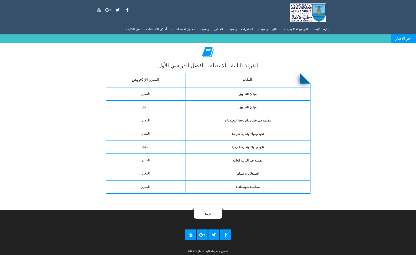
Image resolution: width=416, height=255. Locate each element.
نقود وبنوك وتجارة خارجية (248, 134)
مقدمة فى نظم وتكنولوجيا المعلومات (247, 120)
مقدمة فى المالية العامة (247, 160)
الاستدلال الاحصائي (248, 173)
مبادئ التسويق (248, 94)
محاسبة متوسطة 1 (248, 187)
